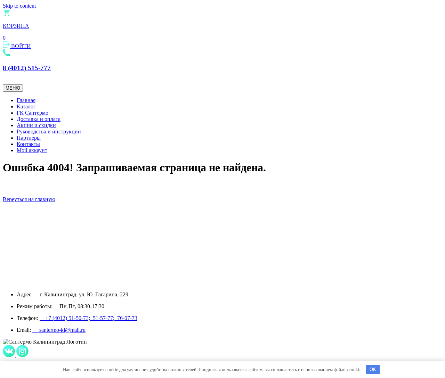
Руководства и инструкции (49, 131)
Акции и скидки (36, 125)
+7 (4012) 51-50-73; (66, 318)
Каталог (26, 106)
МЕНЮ (13, 88)
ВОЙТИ (21, 46)
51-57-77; (105, 318)
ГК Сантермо (32, 113)
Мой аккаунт (32, 150)
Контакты (28, 144)
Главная (26, 100)
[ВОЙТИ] (7, 46)
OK (373, 369)
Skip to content (19, 6)
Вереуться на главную (29, 199)
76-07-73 (127, 318)
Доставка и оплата (38, 119)
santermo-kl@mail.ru (59, 330)
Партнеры (29, 138)
